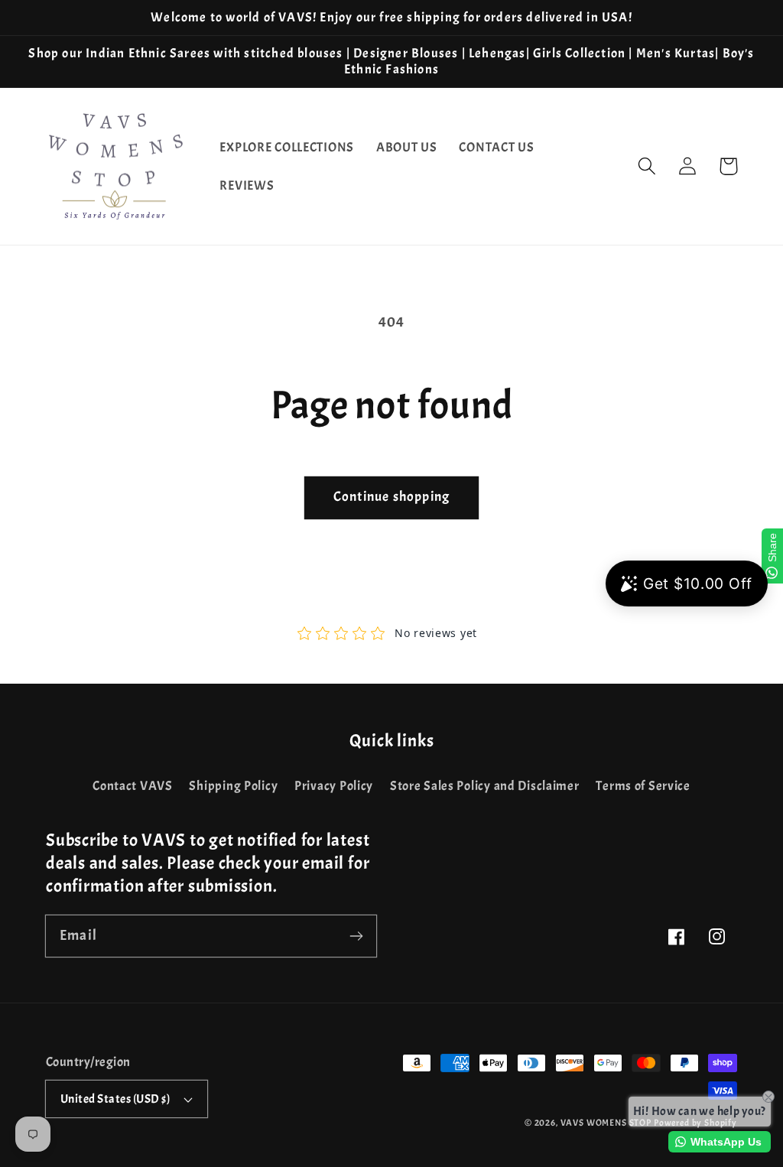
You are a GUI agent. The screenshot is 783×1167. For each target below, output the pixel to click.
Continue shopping (391, 496)
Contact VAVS (133, 786)
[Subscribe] (356, 935)
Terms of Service (643, 786)
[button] (647, 166)
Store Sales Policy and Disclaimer (485, 786)
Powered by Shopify (695, 1123)
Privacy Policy (333, 786)
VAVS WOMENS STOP (605, 1123)
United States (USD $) (115, 1099)
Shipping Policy (233, 786)
